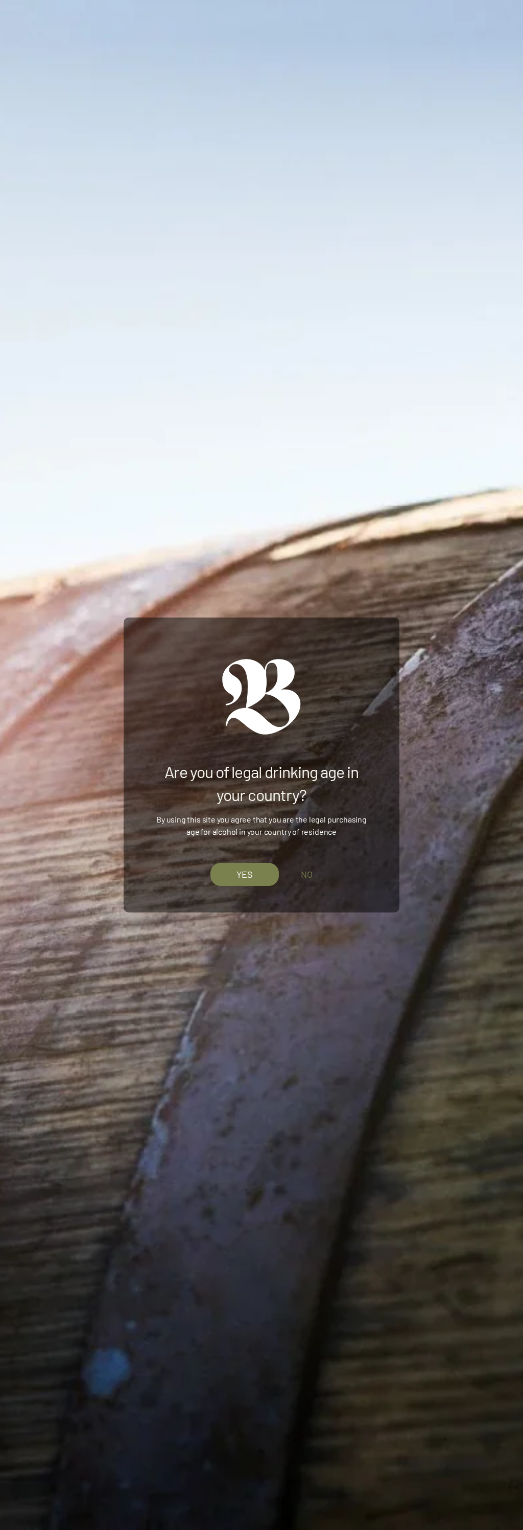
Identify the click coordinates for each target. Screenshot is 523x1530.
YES (244, 873)
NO (307, 874)
